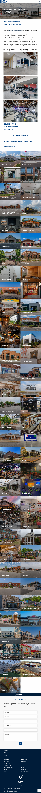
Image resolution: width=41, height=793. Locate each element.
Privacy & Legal (5, 790)
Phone (5, 720)
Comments (6, 733)
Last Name (7, 715)
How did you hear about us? (9, 729)
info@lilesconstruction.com (8, 767)
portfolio (6, 750)
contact (5, 755)
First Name (7, 711)
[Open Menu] (39, 1)
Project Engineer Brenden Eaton (22, 48)
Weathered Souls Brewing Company (16, 30)
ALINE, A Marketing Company (11, 791)
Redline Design (17, 39)
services (5, 752)
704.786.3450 (6, 761)
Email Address (8, 724)
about (5, 754)
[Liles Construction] (3, 1)
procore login (6, 757)
